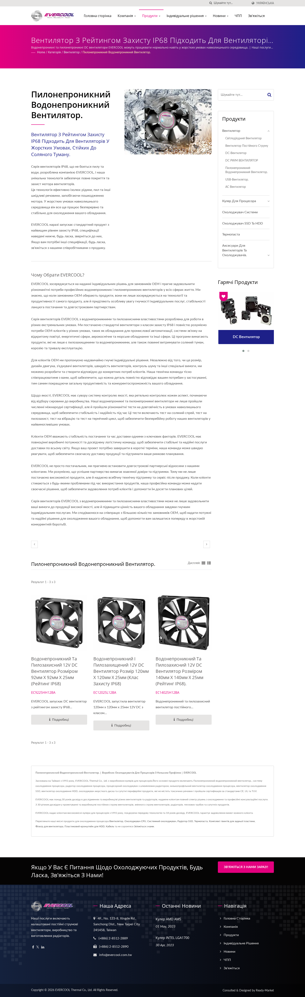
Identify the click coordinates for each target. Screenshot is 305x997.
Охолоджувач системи (240, 212)
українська (265, 3)
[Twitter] (37, 947)
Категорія (54, 52)
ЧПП (238, 15)
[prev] (34, 544)
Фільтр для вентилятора (49, 826)
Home (41, 52)
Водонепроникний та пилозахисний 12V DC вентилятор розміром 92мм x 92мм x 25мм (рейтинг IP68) (54, 671)
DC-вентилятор (235, 153)
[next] (206, 544)
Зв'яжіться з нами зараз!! (246, 867)
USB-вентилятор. (237, 179)
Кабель (110, 826)
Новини (219, 15)
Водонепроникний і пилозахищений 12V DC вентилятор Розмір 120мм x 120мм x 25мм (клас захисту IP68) (121, 671)
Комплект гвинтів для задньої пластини (232, 821)
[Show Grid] (203, 563)
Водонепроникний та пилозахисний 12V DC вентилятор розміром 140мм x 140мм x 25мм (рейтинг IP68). (179, 671)
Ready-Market (265, 990)
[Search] (269, 94)
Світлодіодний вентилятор (243, 138)
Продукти (150, 15)
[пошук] (210, 3)
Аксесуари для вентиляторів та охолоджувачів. (234, 250)
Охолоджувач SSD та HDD (242, 223)
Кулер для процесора (239, 201)
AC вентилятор (235, 186)
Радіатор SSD (185, 821)
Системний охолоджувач (161, 821)
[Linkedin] (42, 947)
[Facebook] (33, 947)
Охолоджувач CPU (135, 821)
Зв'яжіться (256, 15)
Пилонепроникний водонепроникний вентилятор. (117, 52)
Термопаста (231, 234)
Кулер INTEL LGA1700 (172, 937)
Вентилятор (72, 52)
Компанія (126, 15)
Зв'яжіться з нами (144, 826)
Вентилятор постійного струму (246, 145)
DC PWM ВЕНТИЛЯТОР (241, 160)
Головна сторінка (97, 15)
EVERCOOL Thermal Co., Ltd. (73, 990)
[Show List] (209, 563)
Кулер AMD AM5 (168, 919)
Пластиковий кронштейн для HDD (85, 826)
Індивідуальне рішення (186, 15)
